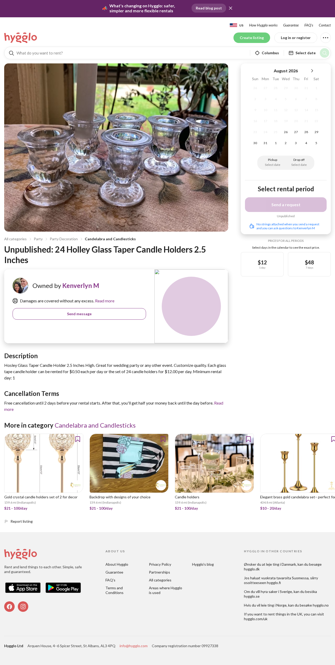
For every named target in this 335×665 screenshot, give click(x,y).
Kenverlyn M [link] (80, 285)
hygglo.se (252, 596)
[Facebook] (9, 606)
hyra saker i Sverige (276, 591)
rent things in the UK (285, 614)
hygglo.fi (274, 582)
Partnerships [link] (159, 572)
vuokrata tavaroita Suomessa (285, 578)
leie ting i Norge (274, 605)
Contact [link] (325, 25)
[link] (21, 37)
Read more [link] (104, 300)
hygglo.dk (252, 569)
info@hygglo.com (134, 646)
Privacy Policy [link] (160, 564)
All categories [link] (160, 580)
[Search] (324, 53)
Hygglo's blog (203, 564)
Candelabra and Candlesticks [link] (95, 425)
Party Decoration (64, 239)
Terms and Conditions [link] (114, 590)
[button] (230, 8)
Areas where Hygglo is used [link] (166, 590)
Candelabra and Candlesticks (110, 239)
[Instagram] (23, 606)
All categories (15, 239)
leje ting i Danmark (281, 564)
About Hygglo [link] (116, 564)
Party (38, 239)
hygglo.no (321, 605)
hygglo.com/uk (255, 619)
